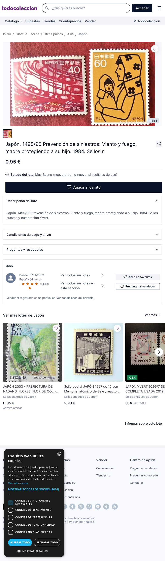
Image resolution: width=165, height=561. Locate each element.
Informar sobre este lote (143, 423)
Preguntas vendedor (143, 468)
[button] (82, 200)
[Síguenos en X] (81, 507)
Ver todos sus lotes (75, 275)
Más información (18, 483)
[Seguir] (154, 48)
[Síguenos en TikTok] (106, 507)
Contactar (136, 482)
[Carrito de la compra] (159, 8)
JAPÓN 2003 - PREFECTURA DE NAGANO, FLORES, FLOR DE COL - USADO (29, 389)
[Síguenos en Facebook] (72, 507)
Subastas (32, 21)
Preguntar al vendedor (140, 286)
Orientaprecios (70, 21)
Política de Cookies (81, 521)
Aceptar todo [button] (20, 542)
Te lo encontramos (68, 497)
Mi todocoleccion (146, 21)
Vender (90, 21)
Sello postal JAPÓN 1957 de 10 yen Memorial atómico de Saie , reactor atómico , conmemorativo (91, 389)
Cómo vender (105, 468)
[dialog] (34, 503)
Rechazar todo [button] (47, 542)
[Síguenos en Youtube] (98, 507)
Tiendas (49, 21)
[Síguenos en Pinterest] (89, 507)
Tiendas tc (103, 475)
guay (9, 265)
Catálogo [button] (12, 21)
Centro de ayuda (143, 460)
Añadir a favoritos (140, 277)
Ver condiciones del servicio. (75, 297)
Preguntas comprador (144, 475)
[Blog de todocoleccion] (115, 507)
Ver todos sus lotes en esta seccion (78, 285)
